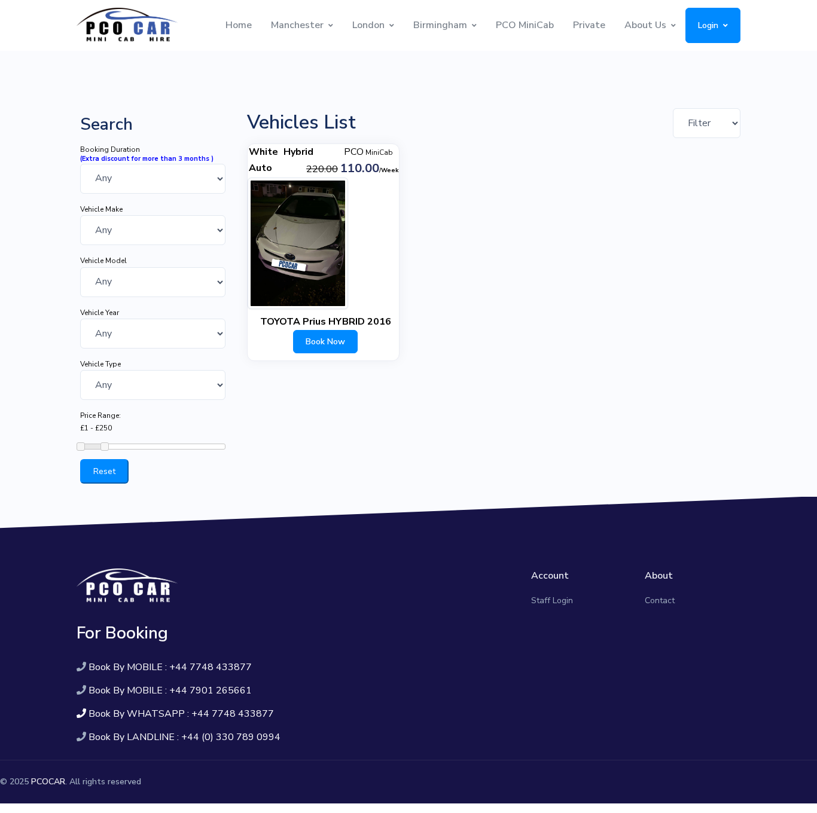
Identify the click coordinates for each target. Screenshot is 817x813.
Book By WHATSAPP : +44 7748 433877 (181, 713)
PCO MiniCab (525, 25)
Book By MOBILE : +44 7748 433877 (170, 667)
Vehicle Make (101, 209)
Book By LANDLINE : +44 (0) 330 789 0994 (185, 737)
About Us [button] (645, 25)
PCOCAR (48, 781)
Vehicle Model (103, 260)
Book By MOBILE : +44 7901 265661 (170, 690)
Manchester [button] (297, 25)
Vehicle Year (99, 312)
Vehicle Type (100, 364)
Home (238, 25)
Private (589, 25)
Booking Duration (110, 149)
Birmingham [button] (440, 25)
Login (708, 25)
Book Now (325, 341)
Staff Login (552, 600)
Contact (660, 600)
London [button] (368, 25)
